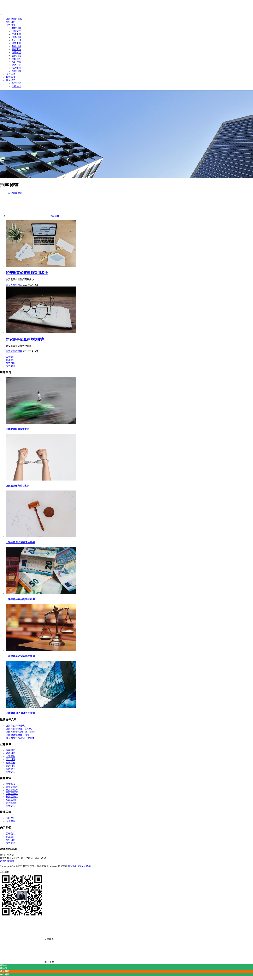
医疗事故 (16, 49)
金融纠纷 (16, 71)
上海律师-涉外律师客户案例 (20, 713)
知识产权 (16, 62)
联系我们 (10, 80)
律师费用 (10, 818)
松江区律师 (12, 799)
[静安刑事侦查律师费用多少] (41, 266)
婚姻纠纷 (16, 28)
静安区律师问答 (14, 285)
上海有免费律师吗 (15, 725)
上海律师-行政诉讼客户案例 (20, 656)
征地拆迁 (16, 52)
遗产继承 (16, 68)
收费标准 (10, 77)
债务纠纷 (16, 37)
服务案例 (10, 366)
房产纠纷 (16, 55)
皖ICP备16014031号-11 (79, 866)
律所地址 (16, 86)
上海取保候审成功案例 (17, 485)
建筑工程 (16, 43)
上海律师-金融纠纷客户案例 (20, 599)
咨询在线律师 (7, 861)
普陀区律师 (12, 793)
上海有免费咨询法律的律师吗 (21, 732)
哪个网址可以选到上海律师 (20, 738)
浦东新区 (10, 784)
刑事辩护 (16, 31)
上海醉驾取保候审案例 (17, 429)
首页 (14, 193)
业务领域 (10, 25)
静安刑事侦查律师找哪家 (25, 339)
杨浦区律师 (12, 796)
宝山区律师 (12, 790)
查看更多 (10, 772)
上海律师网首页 (14, 18)
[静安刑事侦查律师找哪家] (41, 332)
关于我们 (16, 83)
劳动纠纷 (16, 46)
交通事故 (16, 34)
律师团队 (10, 22)
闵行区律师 (12, 802)
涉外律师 (16, 58)
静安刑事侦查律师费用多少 (27, 273)
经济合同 (16, 65)
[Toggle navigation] (1, 14)
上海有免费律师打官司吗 (19, 728)
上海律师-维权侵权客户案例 (20, 542)
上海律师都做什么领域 (17, 735)
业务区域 (10, 74)
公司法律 (16, 40)
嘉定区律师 (12, 787)
